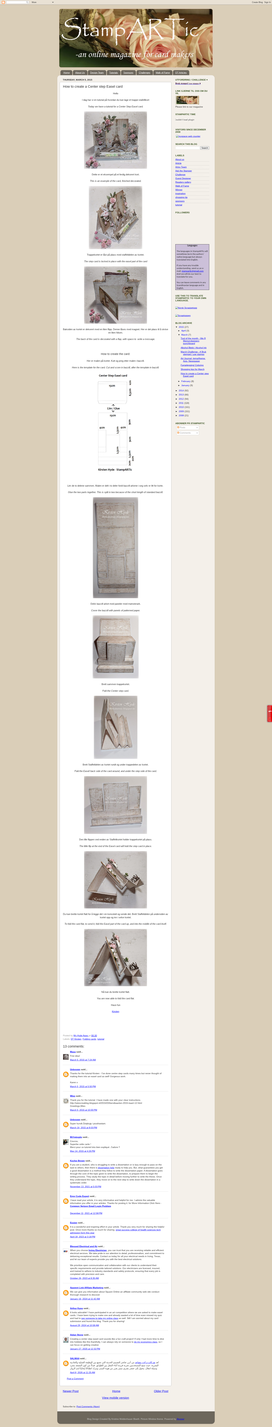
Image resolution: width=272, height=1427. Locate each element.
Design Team (97, 72)
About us (179, 159)
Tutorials (113, 72)
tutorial (100, 1039)
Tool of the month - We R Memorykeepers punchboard (193, 341)
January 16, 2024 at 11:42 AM (85, 1299)
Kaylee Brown (77, 1161)
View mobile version (115, 1397)
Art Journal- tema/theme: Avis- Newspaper (193, 359)
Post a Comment (75, 1378)
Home (66, 72)
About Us (80, 72)
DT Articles (181, 72)
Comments (185, 433)
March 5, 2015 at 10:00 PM (83, 1110)
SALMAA (74, 1358)
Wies (72, 1096)
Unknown (75, 1069)
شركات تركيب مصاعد (145, 1362)
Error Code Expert (79, 1196)
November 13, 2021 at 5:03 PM (85, 1186)
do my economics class (145, 1342)
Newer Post (71, 1391)
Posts (182, 427)
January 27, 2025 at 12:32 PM (85, 1349)
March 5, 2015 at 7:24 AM (83, 1060)
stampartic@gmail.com (193, 271)
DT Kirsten (76, 1039)
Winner (178, 190)
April (183, 331)
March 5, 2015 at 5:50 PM (83, 1086)
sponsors (179, 201)
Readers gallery (183, 182)
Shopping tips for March (192, 369)
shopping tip (181, 197)
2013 (181, 395)
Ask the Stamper (183, 171)
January (185, 385)
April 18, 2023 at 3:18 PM (82, 1237)
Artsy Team (181, 167)
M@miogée (76, 1137)
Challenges (144, 72)
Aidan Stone (76, 1335)
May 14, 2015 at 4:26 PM (82, 1151)
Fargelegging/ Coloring (192, 365)
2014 (181, 390)
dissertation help (106, 1168)
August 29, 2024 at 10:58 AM (84, 1325)
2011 (181, 403)
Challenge (180, 174)
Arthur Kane (76, 1308)
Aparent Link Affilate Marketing (86, 1288)
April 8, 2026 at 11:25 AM (82, 1372)
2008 (181, 415)
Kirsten (115, 1011)
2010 (181, 407)
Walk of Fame (163, 72)
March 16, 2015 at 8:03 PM (83, 1127)
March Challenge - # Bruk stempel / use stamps (193, 353)
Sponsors (128, 72)
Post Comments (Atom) (88, 1406)
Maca (73, 1052)
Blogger (180, 1419)
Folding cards (89, 1039)
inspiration (180, 193)
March (184, 335)
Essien (73, 1223)
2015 (181, 327)
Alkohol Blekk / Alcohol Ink (194, 348)
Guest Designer (183, 178)
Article (178, 163)
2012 (181, 399)
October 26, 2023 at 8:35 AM (84, 1278)
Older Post (161, 1391)
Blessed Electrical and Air (83, 1246)
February (186, 381)
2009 (181, 411)
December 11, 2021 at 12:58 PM (86, 1213)
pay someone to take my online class (99, 1318)
